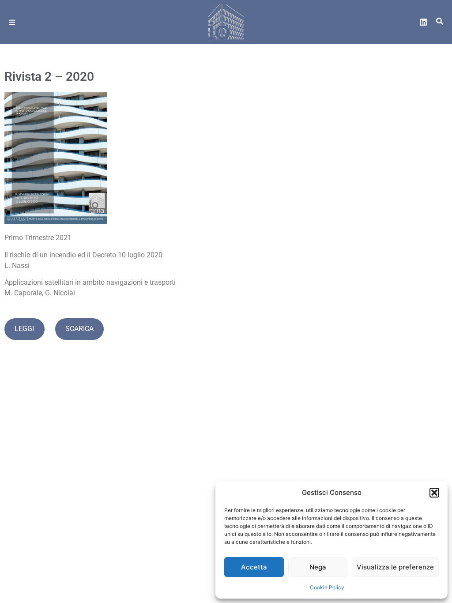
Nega (317, 567)
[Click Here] (12, 22)
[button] (434, 492)
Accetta (254, 567)
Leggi (24, 328)
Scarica (79, 328)
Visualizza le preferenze (395, 567)
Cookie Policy (327, 587)
